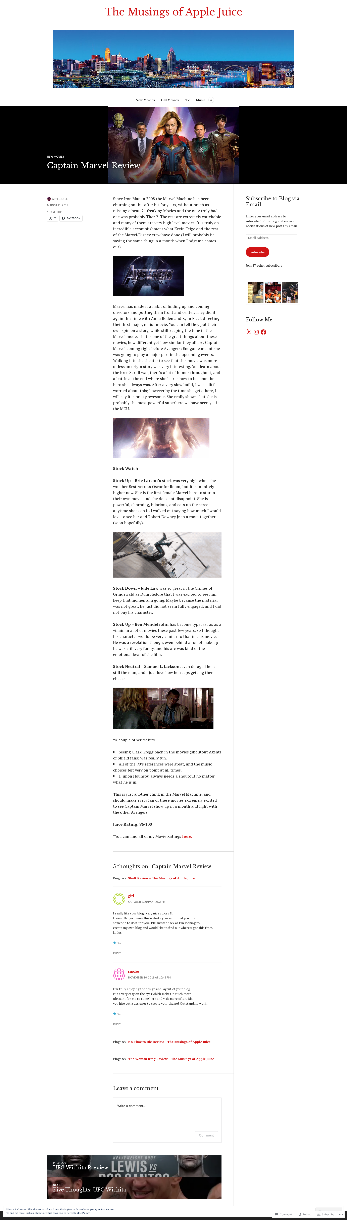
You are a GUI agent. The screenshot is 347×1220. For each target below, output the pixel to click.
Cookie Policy (81, 1212)
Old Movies (170, 100)
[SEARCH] (211, 100)
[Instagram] (256, 332)
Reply (117, 953)
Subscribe (257, 252)
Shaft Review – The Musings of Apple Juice (161, 878)
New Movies (145, 100)
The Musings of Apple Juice (173, 12)
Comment (206, 1135)
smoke (133, 971)
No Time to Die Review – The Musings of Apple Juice (169, 1042)
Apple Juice (60, 199)
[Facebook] (263, 332)
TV (187, 100)
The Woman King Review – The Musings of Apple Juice (171, 1059)
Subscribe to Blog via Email (273, 202)
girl (131, 896)
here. (187, 836)
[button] (255, 292)
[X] (249, 332)
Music (200, 100)
